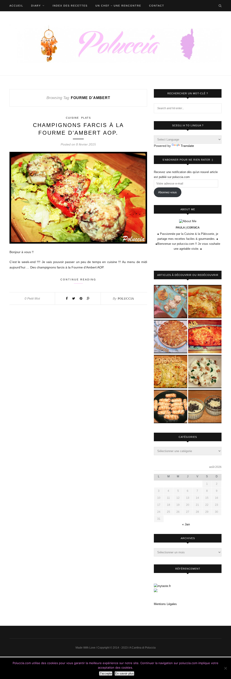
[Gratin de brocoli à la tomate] (205, 302)
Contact (156, 5)
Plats (86, 117)
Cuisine (72, 117)
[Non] (225, 668)
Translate (187, 146)
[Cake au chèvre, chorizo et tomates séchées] (205, 337)
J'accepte (105, 673)
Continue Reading (78, 279)
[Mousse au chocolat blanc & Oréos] (205, 407)
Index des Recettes (70, 5)
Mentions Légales (165, 604)
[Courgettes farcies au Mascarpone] (170, 372)
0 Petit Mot (32, 298)
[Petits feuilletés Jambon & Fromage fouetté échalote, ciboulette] (170, 407)
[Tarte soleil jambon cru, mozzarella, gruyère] (170, 337)
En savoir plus (124, 673)
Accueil (16, 5)
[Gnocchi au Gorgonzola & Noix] (205, 372)
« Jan (186, 524)
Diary (36, 5)
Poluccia (126, 298)
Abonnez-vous (167, 192)
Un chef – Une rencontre (118, 5)
